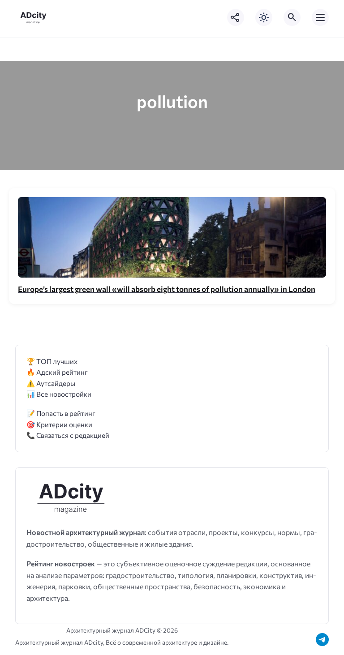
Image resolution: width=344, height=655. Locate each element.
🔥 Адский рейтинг (57, 372)
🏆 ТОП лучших (51, 361)
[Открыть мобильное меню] (320, 17)
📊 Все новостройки (58, 394)
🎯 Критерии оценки (59, 424)
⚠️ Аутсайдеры (50, 383)
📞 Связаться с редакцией (67, 435)
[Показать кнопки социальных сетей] (235, 17)
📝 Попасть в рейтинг (60, 413)
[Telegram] (322, 639)
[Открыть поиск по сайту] (292, 17)
